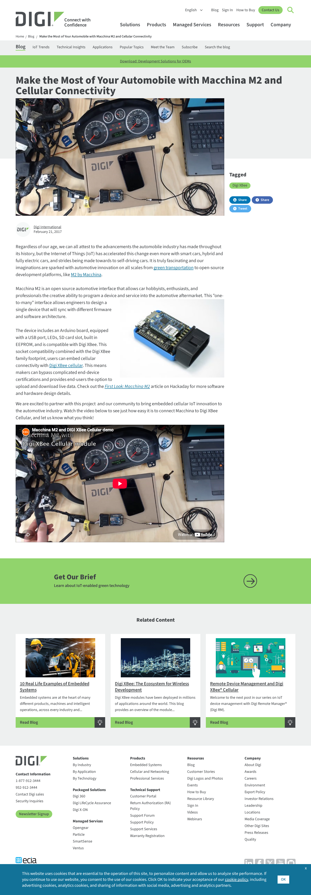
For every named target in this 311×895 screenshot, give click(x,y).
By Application (84, 771)
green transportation (174, 267)
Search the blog (217, 47)
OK (283, 879)
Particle (79, 834)
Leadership (253, 805)
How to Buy (245, 10)
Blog (215, 10)
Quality (250, 839)
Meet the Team (163, 47)
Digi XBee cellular (66, 365)
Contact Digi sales (30, 794)
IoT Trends (41, 47)
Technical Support (145, 789)
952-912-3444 (26, 787)
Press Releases (256, 832)
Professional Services (147, 778)
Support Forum (142, 815)
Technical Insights (71, 47)
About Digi (253, 765)
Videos (192, 812)
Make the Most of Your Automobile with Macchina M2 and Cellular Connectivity (95, 36)
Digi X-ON (80, 809)
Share (242, 200)
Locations (252, 812)
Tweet (242, 208)
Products (156, 25)
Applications (103, 47)
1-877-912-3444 (28, 780)
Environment (255, 785)
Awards (250, 771)
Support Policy (142, 822)
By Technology (84, 778)
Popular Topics (132, 47)
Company (281, 25)
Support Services (143, 829)
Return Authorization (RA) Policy (150, 805)
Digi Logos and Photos (205, 778)
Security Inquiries (29, 801)
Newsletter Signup (34, 814)
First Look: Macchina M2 (127, 386)
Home (20, 36)
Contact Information (33, 774)
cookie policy (236, 880)
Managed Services (192, 25)
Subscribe (190, 47)
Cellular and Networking (149, 771)
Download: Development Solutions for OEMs (155, 61)
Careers (251, 778)
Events (192, 785)
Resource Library (200, 798)
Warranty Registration (147, 835)
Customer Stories (201, 771)
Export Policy (255, 792)
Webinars (194, 819)
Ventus (78, 848)
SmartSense (82, 841)
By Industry (82, 765)
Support (255, 25)
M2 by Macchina (86, 274)
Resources (229, 25)
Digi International (47, 227)
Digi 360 (79, 796)
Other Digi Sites (257, 826)
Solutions (130, 25)
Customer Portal (143, 796)
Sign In (227, 10)
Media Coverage (257, 819)
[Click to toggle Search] (290, 10)
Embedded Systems (146, 765)
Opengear (80, 827)
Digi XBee (240, 185)
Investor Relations (259, 798)
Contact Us (270, 10)
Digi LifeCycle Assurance (92, 803)
